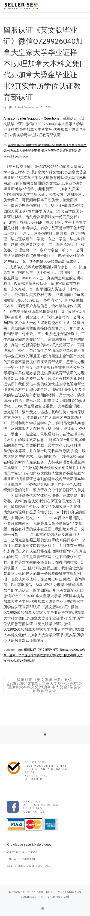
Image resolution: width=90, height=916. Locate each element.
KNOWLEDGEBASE (21, 859)
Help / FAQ (32, 808)
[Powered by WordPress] (43, 908)
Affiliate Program (40, 805)
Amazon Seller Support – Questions (31, 118)
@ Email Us (34, 779)
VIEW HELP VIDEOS (22, 852)
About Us (32, 801)
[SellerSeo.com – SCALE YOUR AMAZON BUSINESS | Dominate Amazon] (20, 5)
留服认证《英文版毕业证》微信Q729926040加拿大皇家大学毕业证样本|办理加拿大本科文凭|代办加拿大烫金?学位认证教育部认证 (44, 655)
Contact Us (34, 811)
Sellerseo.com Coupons (29, 865)
